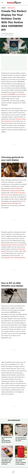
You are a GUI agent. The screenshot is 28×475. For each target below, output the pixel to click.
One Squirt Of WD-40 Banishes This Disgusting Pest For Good (7, 462)
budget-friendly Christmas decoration (12, 245)
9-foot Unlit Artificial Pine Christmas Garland (11, 189)
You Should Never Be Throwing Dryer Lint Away (21, 439)
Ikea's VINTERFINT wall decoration (15, 94)
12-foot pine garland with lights (13, 202)
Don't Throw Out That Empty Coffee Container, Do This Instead (21, 462)
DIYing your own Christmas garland (14, 258)
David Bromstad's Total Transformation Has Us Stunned (7, 440)
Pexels (24, 175)
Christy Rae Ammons (8, 33)
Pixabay (25, 52)
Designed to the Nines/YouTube (19, 301)
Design (3, 8)
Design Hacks (11, 8)
